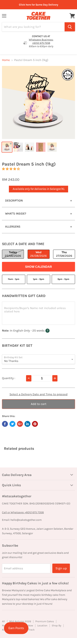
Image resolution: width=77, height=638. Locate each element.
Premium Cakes (44, 621)
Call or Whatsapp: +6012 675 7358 (23, 512)
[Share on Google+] (20, 424)
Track (31, 629)
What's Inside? (15, 213)
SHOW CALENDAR (38, 266)
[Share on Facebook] (5, 424)
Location (42, 625)
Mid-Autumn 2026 (20, 621)
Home (6, 60)
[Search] (70, 26)
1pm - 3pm (38, 279)
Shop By (56, 625)
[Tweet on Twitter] (12, 424)
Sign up (61, 568)
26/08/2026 (38, 253)
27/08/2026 (64, 253)
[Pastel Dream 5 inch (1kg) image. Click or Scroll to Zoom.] (38, 102)
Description (14, 200)
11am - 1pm (13, 279)
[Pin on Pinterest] (35, 424)
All (3, 621)
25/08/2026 (13, 253)
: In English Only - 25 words (32, 330)
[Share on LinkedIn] (27, 424)
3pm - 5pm (63, 279)
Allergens (12, 226)
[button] (11, 169)
